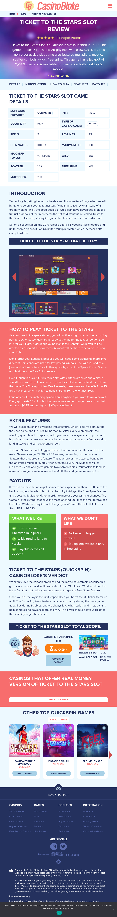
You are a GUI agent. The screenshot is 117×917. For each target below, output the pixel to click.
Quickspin (44, 113)
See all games (58, 720)
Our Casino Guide (93, 831)
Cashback (63, 826)
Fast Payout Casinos (20, 831)
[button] (13, 276)
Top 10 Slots (40, 811)
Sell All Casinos (58, 700)
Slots (93, 123)
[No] (113, 909)
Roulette (38, 826)
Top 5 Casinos (17, 811)
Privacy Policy (90, 821)
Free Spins (64, 811)
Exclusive (63, 831)
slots (23, 14)
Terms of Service (92, 826)
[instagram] (53, 846)
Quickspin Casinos (58, 660)
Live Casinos (16, 821)
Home (12, 14)
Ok (59, 913)
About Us (88, 811)
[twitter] (63, 846)
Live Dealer (40, 831)
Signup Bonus (66, 821)
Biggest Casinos (18, 826)
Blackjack (39, 821)
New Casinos (16, 816)
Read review (24, 774)
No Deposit (64, 816)
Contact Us (89, 816)
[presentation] (110, 755)
